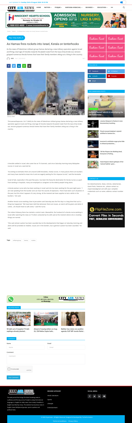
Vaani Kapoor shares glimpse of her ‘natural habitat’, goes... (111, 163)
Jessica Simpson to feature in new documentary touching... (111, 122)
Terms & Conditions (60, 421)
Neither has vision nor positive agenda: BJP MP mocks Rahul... (72, 330)
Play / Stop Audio (15, 38)
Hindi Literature (52, 395)
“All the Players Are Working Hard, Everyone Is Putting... (111, 153)
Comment (10, 352)
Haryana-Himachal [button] (73, 7)
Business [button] (89, 7)
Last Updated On (28, 2)
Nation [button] (47, 7)
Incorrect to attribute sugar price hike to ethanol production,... (112, 142)
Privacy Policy (73, 421)
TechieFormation (87, 417)
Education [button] (101, 7)
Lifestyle (50, 404)
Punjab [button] (58, 7)
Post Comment (13, 377)
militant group (17, 240)
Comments (11, 339)
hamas (26, 240)
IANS (12, 58)
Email (49, 343)
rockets (33, 240)
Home (39, 7)
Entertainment (52, 408)
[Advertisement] (46, 147)
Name (9, 343)
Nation (14, 31)
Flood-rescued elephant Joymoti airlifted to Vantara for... (110, 132)
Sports (49, 399)
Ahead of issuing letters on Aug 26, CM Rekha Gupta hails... (45, 330)
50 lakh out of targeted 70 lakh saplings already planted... (18, 330)
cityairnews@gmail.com (96, 189)
